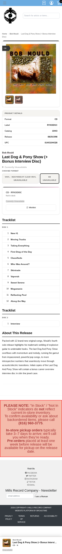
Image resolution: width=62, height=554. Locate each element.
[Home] (10, 15)
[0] (59, 3)
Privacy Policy (9, 517)
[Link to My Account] (52, 3)
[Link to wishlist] (44, 3)
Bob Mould (14, 34)
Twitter (32, 476)
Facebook (32, 473)
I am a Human (41, 496)
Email (32, 485)
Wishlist (32, 208)
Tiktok (32, 482)
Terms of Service (21, 519)
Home (4, 34)
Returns (34, 516)
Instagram (31, 479)
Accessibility (50, 516)
